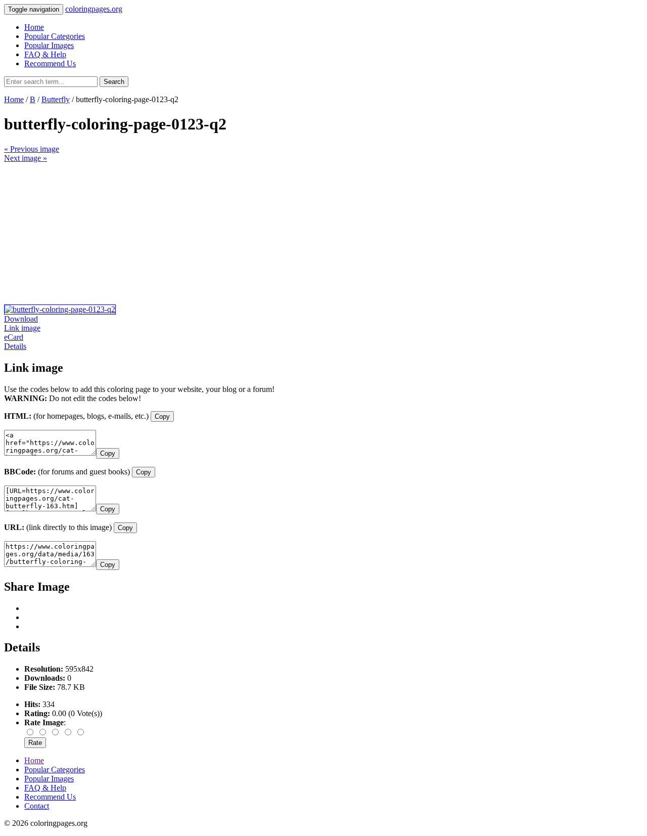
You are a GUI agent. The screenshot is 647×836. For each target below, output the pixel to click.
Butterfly (55, 99)
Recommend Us (50, 63)
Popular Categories (54, 36)
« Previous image (31, 149)
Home (34, 27)
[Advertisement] (307, 233)
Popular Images (49, 45)
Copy (162, 416)
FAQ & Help (45, 54)
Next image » (25, 158)
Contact (36, 806)
